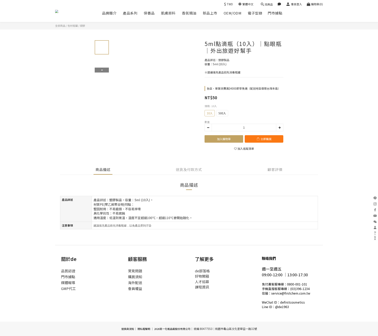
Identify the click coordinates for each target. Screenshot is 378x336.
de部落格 (202, 270)
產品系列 (130, 13)
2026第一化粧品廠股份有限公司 (172, 329)
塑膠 (82, 26)
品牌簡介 (109, 13)
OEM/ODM (233, 13)
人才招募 (202, 281)
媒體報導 (68, 282)
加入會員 (375, 236)
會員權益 (135, 288)
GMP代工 (68, 288)
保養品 (149, 13)
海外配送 (135, 282)
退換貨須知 (127, 329)
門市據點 (275, 13)
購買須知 (135, 276)
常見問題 (135, 270)
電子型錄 (255, 13)
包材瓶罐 (73, 26)
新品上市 (210, 13)
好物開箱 (202, 276)
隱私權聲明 (143, 329)
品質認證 (68, 270)
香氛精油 (189, 13)
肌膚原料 (168, 13)
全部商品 (60, 26)
